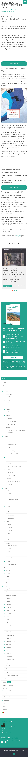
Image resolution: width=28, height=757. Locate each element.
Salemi (7, 650)
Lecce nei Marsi (12, 445)
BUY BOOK (14, 64)
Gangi (7, 616)
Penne (9, 448)
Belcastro (10, 527)
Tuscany (8, 479)
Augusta (8, 589)
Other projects (6, 688)
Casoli (9, 441)
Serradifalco (9, 666)
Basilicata (8, 506)
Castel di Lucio (10, 607)
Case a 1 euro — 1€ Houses (18, 750)
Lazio (7, 457)
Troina (7, 672)
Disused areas (5, 731)
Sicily (5, 586)
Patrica (10, 463)
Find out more (21, 285)
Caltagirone (9, 598)
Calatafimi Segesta (11, 595)
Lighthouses (7, 694)
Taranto (10, 503)
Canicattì (8, 604)
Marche (8, 469)
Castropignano (12, 564)
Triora (9, 406)
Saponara (8, 663)
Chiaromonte (11, 512)
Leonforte (9, 626)
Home (4, 383)
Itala (7, 623)
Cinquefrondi (11, 533)
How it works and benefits (12, 727)
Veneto (8, 428)
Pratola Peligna (12, 451)
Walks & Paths (8, 691)
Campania (8, 543)
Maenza (10, 460)
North (6, 391)
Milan (9, 412)
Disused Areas (8, 697)
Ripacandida (11, 518)
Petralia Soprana (10, 635)
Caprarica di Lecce (13, 500)
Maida (9, 536)
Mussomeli (9, 629)
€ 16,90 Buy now (13, 357)
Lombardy (9, 409)
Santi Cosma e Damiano (14, 466)
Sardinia (6, 568)
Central (6, 436)
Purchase (6, 286)
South (5, 488)
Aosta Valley (9, 394)
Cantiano (10, 472)
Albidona (10, 524)
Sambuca (8, 653)
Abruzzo (8, 439)
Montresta (9, 573)
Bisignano (10, 530)
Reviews (14, 243)
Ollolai (7, 580)
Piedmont (8, 415)
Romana (8, 583)
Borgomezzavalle (12, 421)
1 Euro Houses (9, 725)
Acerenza (10, 509)
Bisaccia (10, 549)
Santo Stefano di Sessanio (15, 454)
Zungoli (10, 558)
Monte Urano (11, 475)
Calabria (8, 521)
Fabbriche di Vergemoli (14, 481)
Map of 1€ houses (7, 685)
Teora (9, 555)
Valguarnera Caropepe (12, 675)
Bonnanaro (9, 570)
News (4, 703)
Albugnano (11, 418)
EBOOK (4, 682)
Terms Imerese (10, 669)
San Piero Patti (10, 660)
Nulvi (7, 577)
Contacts (4, 710)
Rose (9, 539)
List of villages (6, 389)
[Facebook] (14, 754)
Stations (6, 700)
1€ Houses (5, 386)
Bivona (8, 592)
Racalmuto (9, 644)
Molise (8, 561)
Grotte (8, 620)
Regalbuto (9, 647)
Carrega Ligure (12, 424)
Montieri (10, 484)
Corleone (8, 613)
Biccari (9, 493)
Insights (18, 236)
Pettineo (8, 638)
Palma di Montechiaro (12, 632)
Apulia (7, 491)
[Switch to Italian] (14, 712)
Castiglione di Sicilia (11, 610)
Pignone (10, 403)
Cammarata (9, 601)
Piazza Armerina (10, 641)
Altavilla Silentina (12, 545)
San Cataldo (9, 657)
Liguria (8, 400)
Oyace (9, 397)
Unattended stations (7, 729)
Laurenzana (11, 515)
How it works (6, 679)
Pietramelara (11, 552)
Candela (10, 496)
